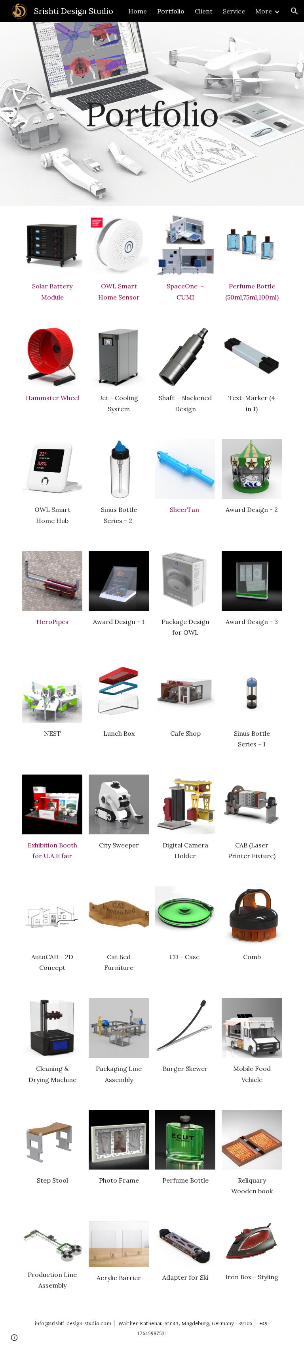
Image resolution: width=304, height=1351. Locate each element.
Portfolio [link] (170, 11)
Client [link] (204, 11)
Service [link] (234, 11)
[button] (294, 11)
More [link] (263, 11)
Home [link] (137, 11)
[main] (151, 114)
